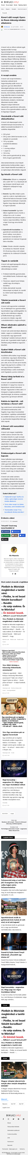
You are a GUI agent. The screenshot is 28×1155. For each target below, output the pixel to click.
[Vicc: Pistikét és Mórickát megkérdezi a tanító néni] (14, 600)
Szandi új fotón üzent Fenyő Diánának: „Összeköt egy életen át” (12, 954)
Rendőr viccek (20, 639)
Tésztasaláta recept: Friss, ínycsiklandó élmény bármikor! (14, 511)
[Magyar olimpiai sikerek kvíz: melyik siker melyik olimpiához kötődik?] (14, 1070)
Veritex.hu (22, 1149)
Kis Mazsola (7, 26)
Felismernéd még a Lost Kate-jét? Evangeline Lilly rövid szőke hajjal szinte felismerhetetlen (13, 884)
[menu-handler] (2, 2)
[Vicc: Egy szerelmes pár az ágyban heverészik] (14, 714)
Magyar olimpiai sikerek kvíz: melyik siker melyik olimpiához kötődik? (13, 1083)
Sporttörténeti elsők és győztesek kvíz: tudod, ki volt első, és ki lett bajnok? (13, 920)
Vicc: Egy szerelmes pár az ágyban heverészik (13, 733)
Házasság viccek (6, 688)
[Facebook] (12, 574)
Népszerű (4, 1104)
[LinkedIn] (23, 1119)
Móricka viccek (6, 639)
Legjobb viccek (6, 1107)
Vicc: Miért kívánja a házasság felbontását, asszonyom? (12, 667)
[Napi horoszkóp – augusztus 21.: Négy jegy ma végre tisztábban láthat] (14, 768)
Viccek (4, 641)
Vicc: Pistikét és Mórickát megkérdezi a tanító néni (13, 620)
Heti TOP (13, 1104)
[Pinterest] (18, 1119)
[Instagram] (8, 1119)
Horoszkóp (5, 802)
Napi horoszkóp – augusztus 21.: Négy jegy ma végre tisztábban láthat (14, 782)
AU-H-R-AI (4, 813)
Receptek (4, 13)
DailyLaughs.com (13, 1149)
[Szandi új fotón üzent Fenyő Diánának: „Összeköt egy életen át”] (14, 941)
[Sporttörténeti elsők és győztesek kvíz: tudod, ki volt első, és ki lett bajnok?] (14, 906)
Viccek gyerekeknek (11, 690)
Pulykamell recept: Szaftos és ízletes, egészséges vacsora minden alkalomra (14, 499)
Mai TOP (21, 1104)
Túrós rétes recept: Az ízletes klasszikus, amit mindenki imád (14, 506)
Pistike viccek (13, 639)
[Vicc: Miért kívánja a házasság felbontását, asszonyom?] (14, 656)
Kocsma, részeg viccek (16, 688)
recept (12, 813)
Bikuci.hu (8, 1152)
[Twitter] (13, 1119)
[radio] (1, 521)
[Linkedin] (15, 574)
